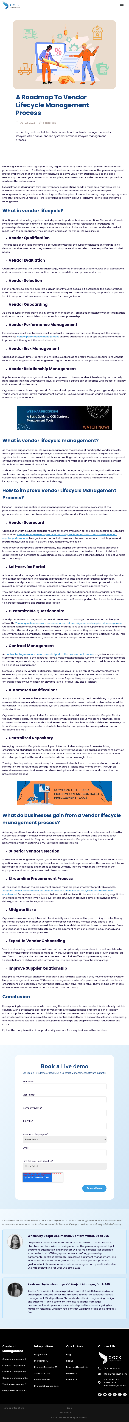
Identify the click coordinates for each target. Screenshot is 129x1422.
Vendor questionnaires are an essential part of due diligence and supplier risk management (69, 623)
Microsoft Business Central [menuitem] (47, 1385)
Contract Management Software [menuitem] (16, 1359)
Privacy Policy (64, 1412)
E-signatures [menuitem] (40, 1354)
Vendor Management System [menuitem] (16, 1384)
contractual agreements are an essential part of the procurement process (50, 654)
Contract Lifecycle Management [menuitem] (16, 1365)
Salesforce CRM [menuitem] (42, 1373)
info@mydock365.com (115, 1373)
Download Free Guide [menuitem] (77, 1367)
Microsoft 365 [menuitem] (41, 1360)
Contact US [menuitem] (72, 1379)
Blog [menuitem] (68, 1354)
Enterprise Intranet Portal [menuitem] (15, 1390)
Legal (69, 1408)
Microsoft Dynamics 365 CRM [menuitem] (48, 1367)
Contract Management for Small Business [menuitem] (16, 1371)
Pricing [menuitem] (69, 1360)
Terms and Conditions (13, 1408)
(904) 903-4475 (112, 1368)
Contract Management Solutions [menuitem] (16, 1377)
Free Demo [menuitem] (72, 1373)
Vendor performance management (38, 336)
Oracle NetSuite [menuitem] (42, 1379)
